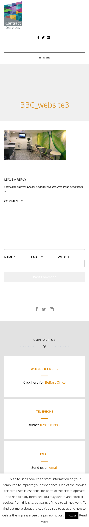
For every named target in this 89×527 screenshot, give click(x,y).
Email (37, 257)
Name (9, 257)
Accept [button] (72, 515)
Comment (13, 201)
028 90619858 (50, 425)
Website (64, 257)
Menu (47, 57)
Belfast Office (55, 382)
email (53, 467)
